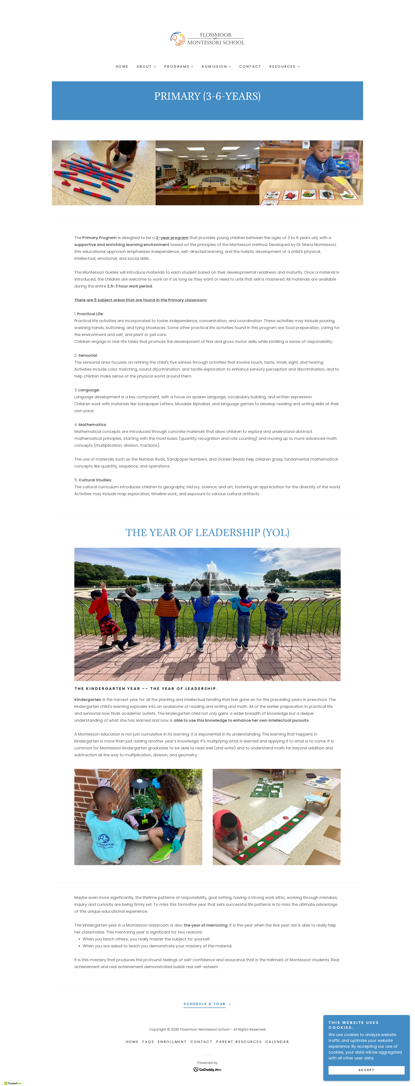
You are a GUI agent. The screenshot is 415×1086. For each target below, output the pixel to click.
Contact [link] (250, 66)
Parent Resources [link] (239, 1041)
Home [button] (132, 1041)
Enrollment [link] (172, 1041)
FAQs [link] (148, 1041)
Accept (367, 1070)
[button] (146, 66)
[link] (207, 38)
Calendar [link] (277, 1041)
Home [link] (122, 66)
